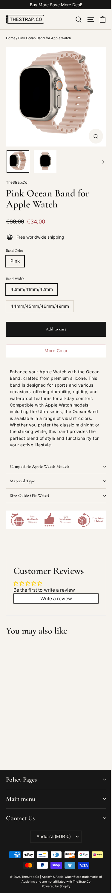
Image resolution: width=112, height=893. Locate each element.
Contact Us (20, 818)
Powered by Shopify (56, 886)
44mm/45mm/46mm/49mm (39, 306)
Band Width (15, 279)
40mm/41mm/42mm (31, 289)
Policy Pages (21, 779)
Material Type (22, 480)
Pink (15, 261)
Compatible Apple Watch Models (40, 466)
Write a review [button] (56, 598)
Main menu (20, 799)
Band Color (14, 250)
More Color (56, 350)
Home (10, 38)
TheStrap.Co (16, 182)
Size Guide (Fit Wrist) (29, 495)
